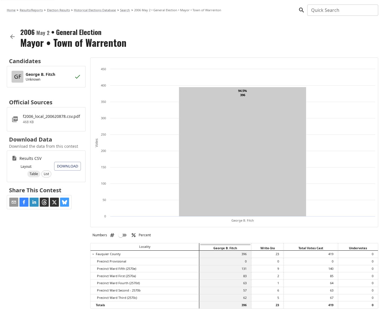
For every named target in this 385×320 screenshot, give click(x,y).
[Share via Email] (13, 202)
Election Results (58, 10)
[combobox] (342, 10)
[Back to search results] (12, 36)
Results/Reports (31, 10)
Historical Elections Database (95, 10)
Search (125, 10)
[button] (33, 174)
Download (67, 166)
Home (11, 10)
